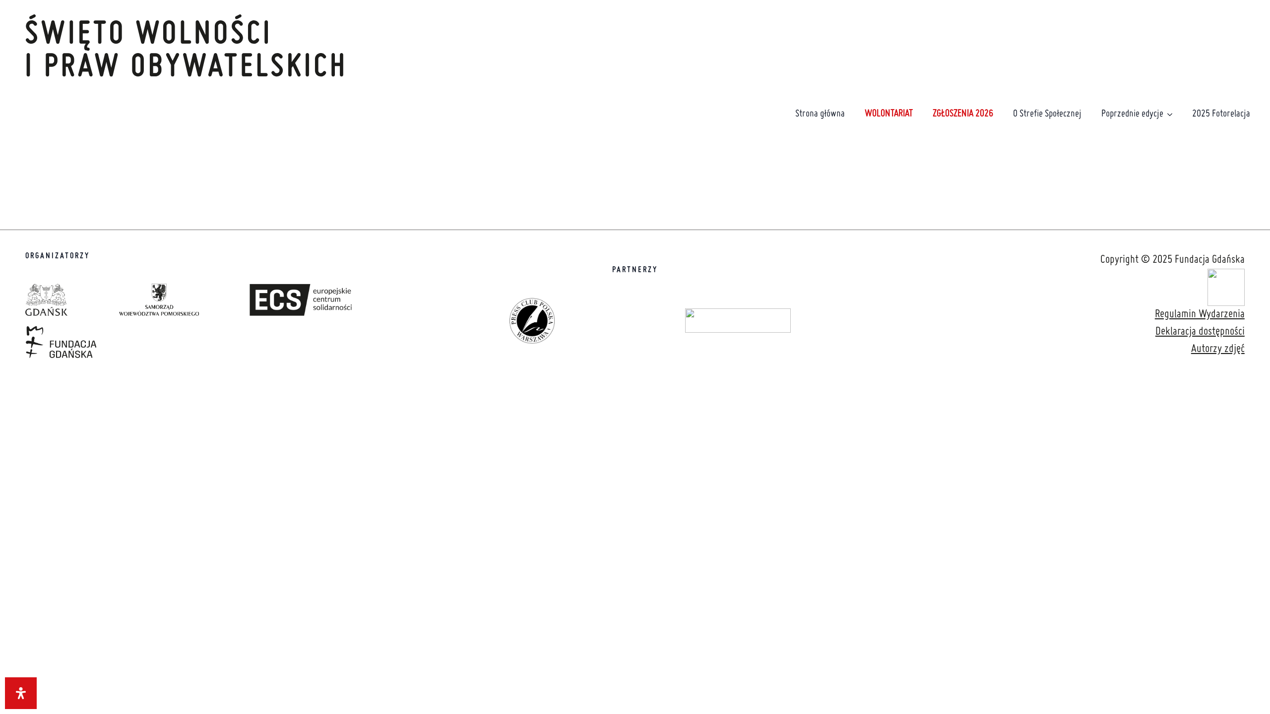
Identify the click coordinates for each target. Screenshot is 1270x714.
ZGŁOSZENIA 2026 (963, 114)
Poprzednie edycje (1132, 114)
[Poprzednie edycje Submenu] (1172, 114)
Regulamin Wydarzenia (1200, 314)
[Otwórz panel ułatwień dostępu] (21, 693)
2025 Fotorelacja (1221, 114)
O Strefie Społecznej (1047, 114)
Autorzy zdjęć (1218, 349)
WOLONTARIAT (889, 114)
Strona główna (820, 114)
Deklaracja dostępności (1200, 332)
